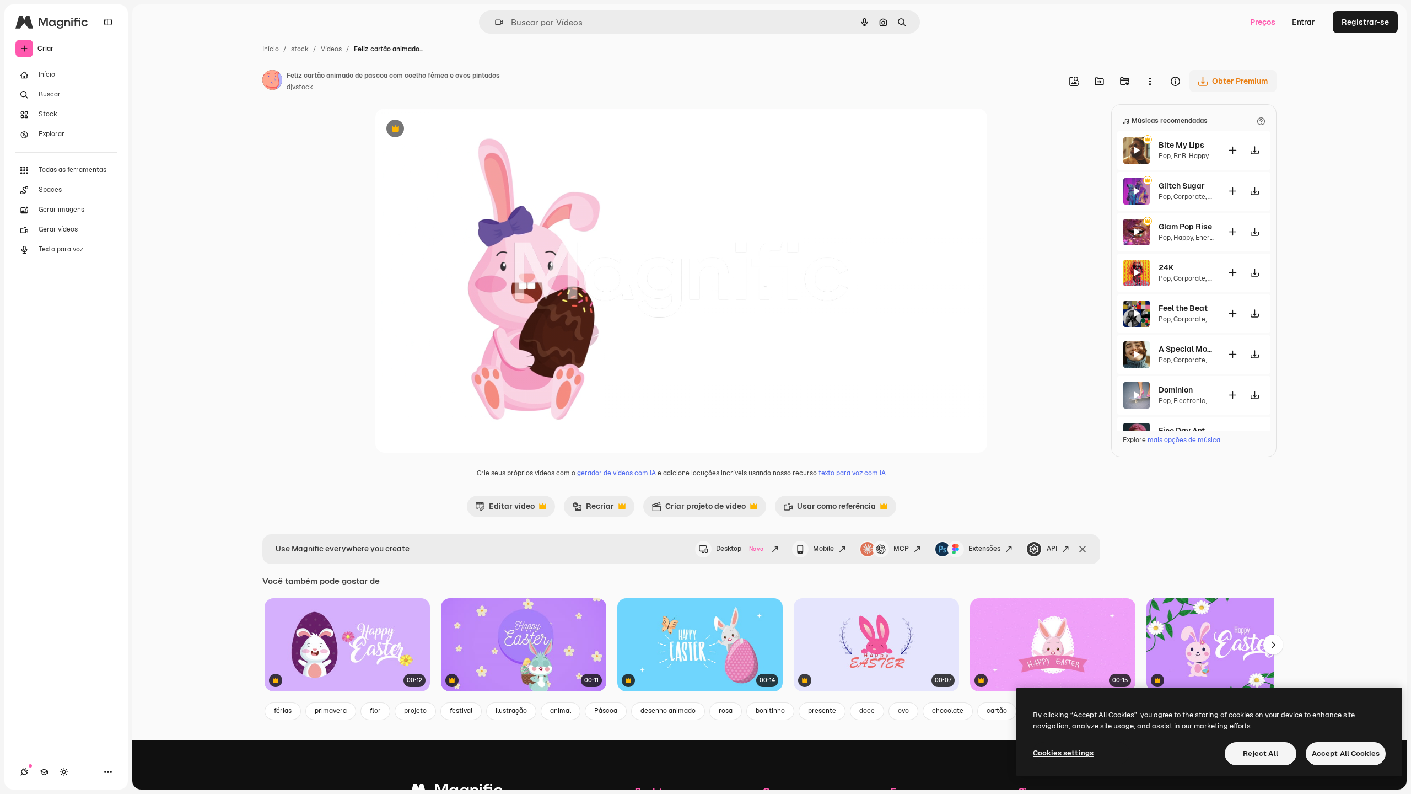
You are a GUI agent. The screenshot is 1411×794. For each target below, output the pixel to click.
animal (560, 710)
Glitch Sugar (1182, 186)
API (1052, 548)
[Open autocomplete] (495, 22)
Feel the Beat (1183, 308)
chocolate (947, 710)
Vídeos (331, 49)
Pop (1165, 156)
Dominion (1176, 390)
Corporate (1189, 196)
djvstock (300, 87)
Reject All (1260, 753)
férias (283, 710)
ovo (903, 710)
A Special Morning (1186, 349)
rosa (726, 710)
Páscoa (605, 710)
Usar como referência (829, 509)
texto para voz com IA (852, 473)
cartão (997, 710)
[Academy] (44, 772)
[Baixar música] (1254, 150)
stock (300, 49)
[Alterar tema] (64, 772)
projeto (415, 710)
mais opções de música (1184, 440)
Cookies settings (1063, 753)
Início (270, 49)
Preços (1262, 22)
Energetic (1210, 237)
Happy (1198, 156)
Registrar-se (1365, 22)
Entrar (1303, 22)
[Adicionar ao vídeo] (1232, 150)
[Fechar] (1082, 549)
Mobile (823, 548)
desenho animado (668, 710)
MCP (901, 548)
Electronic (1189, 400)
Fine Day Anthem (1186, 431)
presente (822, 710)
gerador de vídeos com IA (616, 473)
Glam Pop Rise (1185, 227)
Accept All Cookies (1346, 753)
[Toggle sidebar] (108, 22)
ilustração (511, 710)
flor (375, 710)
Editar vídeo (505, 509)
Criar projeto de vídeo (698, 509)
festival (461, 710)
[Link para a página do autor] (272, 81)
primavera (331, 710)
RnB (1179, 156)
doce (867, 710)
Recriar (593, 509)
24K (1166, 267)
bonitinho (770, 710)
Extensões (984, 548)
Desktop (739, 548)
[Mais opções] (1150, 81)
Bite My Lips (1181, 145)
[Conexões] (24, 772)
